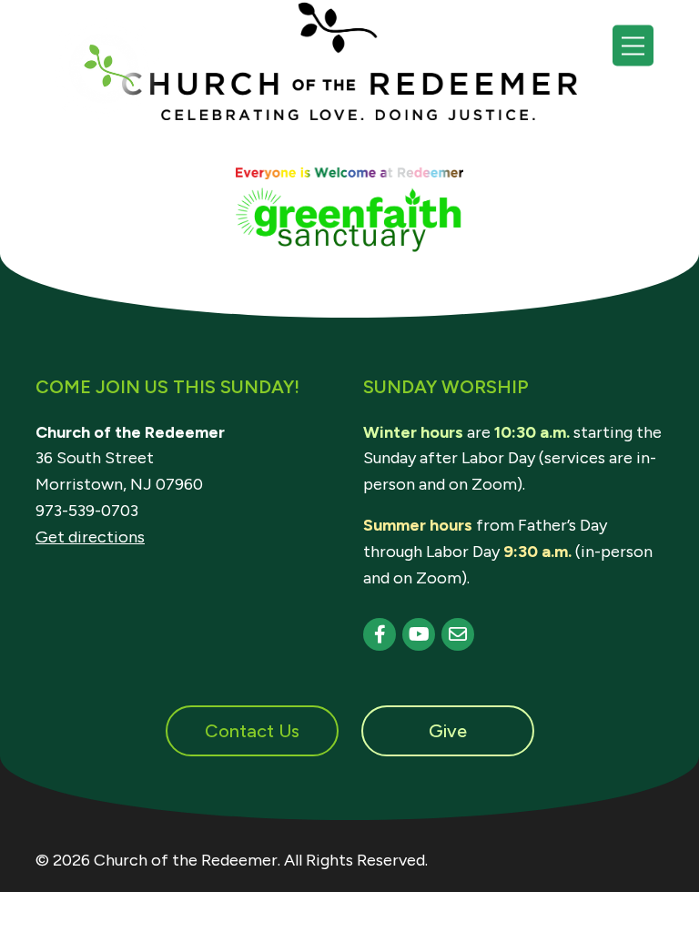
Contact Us (252, 731)
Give (448, 731)
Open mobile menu (633, 45)
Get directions (90, 537)
